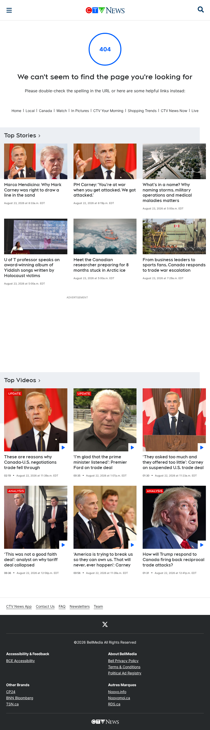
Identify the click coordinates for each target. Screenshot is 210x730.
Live (195, 110)
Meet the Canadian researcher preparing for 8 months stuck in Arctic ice (101, 265)
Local (30, 110)
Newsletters (80, 606)
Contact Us (45, 606)
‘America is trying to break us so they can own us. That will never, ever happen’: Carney (103, 559)
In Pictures (80, 110)
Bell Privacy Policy (123, 660)
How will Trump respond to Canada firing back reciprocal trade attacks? (173, 559)
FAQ (62, 606)
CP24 (10, 692)
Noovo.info (117, 692)
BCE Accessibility (20, 660)
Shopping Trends (142, 110)
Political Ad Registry (124, 673)
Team (98, 606)
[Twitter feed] (105, 624)
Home (16, 110)
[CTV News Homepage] (105, 10)
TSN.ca (12, 704)
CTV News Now (174, 110)
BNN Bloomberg (19, 698)
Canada (45, 110)
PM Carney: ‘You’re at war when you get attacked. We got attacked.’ (105, 190)
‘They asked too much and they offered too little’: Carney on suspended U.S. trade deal (173, 462)
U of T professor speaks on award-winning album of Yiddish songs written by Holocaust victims (32, 267)
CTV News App (19, 606)
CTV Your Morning (108, 110)
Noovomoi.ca (119, 698)
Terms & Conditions (124, 667)
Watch (61, 110)
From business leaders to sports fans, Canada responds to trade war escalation (174, 265)
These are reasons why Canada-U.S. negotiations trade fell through (30, 462)
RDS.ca (114, 704)
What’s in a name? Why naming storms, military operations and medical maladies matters (167, 192)
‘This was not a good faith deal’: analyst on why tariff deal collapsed (31, 559)
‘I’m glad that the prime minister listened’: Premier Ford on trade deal (100, 462)
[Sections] (9, 10)
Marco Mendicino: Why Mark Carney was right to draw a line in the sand (32, 190)
